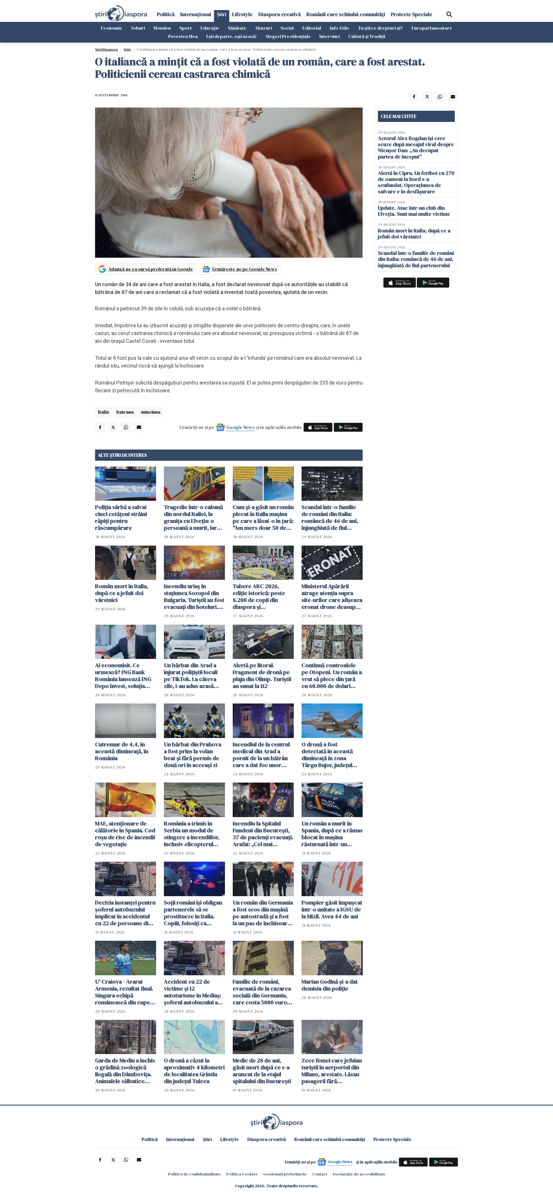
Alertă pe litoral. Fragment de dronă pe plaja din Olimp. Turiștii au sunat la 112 (262, 675)
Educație (209, 28)
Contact (319, 1174)
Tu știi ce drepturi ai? (380, 28)
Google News (240, 427)
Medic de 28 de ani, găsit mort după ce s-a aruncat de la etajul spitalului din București (262, 1071)
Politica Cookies (241, 1174)
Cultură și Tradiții (366, 36)
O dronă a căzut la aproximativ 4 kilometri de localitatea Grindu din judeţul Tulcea (194, 1071)
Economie (111, 28)
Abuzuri (263, 28)
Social (287, 28)
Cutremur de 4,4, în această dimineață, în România (121, 751)
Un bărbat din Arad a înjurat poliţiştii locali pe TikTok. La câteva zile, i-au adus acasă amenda (190, 675)
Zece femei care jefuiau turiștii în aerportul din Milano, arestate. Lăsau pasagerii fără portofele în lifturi (332, 1071)
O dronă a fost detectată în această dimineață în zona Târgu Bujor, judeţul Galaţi (327, 754)
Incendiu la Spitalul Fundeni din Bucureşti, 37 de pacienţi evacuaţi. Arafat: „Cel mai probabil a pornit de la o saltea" (263, 834)
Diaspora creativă (279, 14)
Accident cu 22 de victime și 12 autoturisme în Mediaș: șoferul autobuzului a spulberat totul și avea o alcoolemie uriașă (194, 992)
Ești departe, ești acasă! (231, 36)
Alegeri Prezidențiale (288, 36)
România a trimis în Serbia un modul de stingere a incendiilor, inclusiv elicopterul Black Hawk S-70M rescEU (191, 834)
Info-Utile (339, 28)
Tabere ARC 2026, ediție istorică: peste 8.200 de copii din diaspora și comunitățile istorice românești (259, 596)
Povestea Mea (183, 36)
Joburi (138, 28)
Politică (166, 14)
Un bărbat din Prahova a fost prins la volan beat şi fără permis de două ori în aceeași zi (192, 754)
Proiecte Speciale (411, 14)
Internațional (195, 14)
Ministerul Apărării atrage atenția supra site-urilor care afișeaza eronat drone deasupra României (332, 596)
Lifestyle (242, 14)
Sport (185, 28)
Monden (162, 28)
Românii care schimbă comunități (345, 14)
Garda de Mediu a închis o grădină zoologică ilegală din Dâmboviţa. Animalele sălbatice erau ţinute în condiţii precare (125, 1071)
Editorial (311, 28)
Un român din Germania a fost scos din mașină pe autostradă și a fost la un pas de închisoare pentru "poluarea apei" (263, 913)
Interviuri (329, 36)
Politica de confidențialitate (194, 1174)
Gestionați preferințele (284, 1174)
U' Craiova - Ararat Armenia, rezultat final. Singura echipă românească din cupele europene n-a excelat (125, 992)
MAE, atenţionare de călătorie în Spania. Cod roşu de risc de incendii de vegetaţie (125, 834)
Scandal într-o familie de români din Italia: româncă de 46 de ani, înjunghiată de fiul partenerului (330, 517)
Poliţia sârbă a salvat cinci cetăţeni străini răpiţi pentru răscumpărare (121, 517)
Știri (221, 14)
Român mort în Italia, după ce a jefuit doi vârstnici (121, 593)
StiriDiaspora (106, 49)
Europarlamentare (432, 28)
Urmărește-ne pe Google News (244, 269)
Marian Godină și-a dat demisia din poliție (330, 985)
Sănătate (237, 28)
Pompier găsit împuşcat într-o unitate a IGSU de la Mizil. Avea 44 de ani (332, 909)
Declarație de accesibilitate (359, 1174)
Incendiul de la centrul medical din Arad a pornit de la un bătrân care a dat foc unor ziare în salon (261, 754)
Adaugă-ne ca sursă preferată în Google (150, 269)
